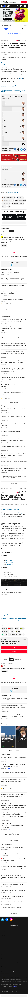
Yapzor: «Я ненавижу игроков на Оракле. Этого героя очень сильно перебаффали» (19, 36)
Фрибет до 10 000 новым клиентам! (13, 237)
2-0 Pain (11, 564)
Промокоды (4, 967)
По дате (4, 231)
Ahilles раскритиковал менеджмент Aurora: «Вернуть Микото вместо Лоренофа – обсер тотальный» (12, 353)
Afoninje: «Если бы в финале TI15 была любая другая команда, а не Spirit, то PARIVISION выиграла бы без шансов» (12, 369)
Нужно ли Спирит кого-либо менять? (12, 96)
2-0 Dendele (12, 560)
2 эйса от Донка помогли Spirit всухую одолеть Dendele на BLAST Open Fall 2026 (13, 765)
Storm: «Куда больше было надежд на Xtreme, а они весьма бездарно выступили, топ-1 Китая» (13, 278)
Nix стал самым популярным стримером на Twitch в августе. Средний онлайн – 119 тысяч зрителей (14, 344)
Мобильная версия (14, 925)
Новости (9, 36)
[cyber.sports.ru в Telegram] (3, 920)
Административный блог (7, 951)
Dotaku (7, 194)
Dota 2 (5, 36)
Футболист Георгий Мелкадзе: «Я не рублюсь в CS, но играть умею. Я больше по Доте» (13, 336)
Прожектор (3, 955)
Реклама (3, 947)
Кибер (2, 36)
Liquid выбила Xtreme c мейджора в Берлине (12, 285)
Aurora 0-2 (9, 559)
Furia (7, 564)
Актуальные (18, 231)
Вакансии (3, 943)
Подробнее (15, 986)
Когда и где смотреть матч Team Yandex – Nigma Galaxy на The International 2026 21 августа (13, 469)
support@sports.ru (5, 973)
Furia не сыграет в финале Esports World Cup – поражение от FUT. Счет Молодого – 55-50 (13, 715)
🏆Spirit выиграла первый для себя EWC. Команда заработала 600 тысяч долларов (14, 699)
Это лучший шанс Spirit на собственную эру (13, 615)
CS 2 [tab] (2, 28)
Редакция (3, 935)
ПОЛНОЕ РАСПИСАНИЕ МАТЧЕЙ (14, 33)
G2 (12, 559)
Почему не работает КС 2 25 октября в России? (13, 907)
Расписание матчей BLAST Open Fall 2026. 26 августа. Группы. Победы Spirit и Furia (19, 488)
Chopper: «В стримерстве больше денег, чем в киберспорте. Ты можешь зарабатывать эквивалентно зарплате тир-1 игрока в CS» (13, 781)
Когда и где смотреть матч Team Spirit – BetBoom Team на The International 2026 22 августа (13, 454)
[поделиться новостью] (25, 40)
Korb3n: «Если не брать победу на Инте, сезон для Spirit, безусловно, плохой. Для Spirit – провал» (13, 328)
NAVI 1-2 (8, 562)
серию (21, 78)
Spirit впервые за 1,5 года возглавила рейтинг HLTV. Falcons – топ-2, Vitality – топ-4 (12, 833)
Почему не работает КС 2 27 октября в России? (13, 896)
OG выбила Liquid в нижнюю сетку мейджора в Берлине (13, 300)
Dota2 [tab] (6, 28)
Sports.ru (4, 977)
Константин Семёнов (13, 192)
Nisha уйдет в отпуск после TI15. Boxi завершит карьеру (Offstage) (13, 378)
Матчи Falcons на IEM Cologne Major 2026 (12, 847)
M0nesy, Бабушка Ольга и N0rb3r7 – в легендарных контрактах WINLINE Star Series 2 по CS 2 (13, 877)
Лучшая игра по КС (9, 666)
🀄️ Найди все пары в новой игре (10, 509)
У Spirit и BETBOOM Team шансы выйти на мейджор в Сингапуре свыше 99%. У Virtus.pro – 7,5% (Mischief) (13, 825)
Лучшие (11, 231)
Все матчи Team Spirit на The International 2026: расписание (13, 417)
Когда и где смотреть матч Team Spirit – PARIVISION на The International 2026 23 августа (13, 432)
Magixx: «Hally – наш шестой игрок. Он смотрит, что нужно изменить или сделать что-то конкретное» (13, 796)
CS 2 (5, 488)
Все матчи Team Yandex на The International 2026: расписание (13, 424)
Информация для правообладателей (9, 963)
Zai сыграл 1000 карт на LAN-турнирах (11, 272)
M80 (11, 562)
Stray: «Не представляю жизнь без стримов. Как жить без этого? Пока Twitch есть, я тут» (13, 320)
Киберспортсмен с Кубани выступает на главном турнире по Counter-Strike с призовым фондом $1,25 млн (13, 868)
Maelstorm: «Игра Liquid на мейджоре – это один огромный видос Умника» (13, 292)
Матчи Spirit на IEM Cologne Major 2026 (11, 853)
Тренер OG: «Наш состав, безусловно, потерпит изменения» (13, 385)
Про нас (3, 931)
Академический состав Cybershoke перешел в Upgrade (13, 773)
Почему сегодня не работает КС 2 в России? (12, 884)
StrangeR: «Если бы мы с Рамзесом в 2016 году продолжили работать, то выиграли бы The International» (13, 394)
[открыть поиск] (17, 6)
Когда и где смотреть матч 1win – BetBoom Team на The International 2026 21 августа (13, 477)
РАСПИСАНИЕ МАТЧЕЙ (6, 25)
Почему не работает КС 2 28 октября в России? (13, 890)
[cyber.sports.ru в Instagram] (11, 920)
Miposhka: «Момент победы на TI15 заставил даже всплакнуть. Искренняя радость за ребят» (14, 361)
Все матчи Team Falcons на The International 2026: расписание (13, 462)
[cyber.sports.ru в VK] (7, 920)
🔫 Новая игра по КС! (6, 788)
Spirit (7, 560)
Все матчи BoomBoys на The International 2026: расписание (13, 447)
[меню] (25, 6)
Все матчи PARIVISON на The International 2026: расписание (13, 409)
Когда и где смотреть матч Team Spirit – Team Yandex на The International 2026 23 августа (12, 439)
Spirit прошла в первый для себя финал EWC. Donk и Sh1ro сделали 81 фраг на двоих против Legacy (13, 707)
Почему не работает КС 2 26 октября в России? (13, 902)
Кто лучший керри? (7, 167)
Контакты (3, 939)
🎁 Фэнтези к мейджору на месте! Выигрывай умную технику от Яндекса (13, 859)
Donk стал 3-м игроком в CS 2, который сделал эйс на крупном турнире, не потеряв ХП (13, 758)
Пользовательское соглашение (8, 959)
